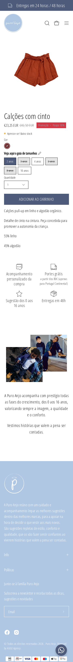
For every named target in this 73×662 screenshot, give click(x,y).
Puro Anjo (51, 644)
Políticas (9, 569)
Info (6, 554)
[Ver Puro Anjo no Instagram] (16, 632)
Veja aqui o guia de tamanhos (20, 153)
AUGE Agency (13, 648)
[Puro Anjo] (13, 23)
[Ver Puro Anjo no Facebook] (7, 632)
